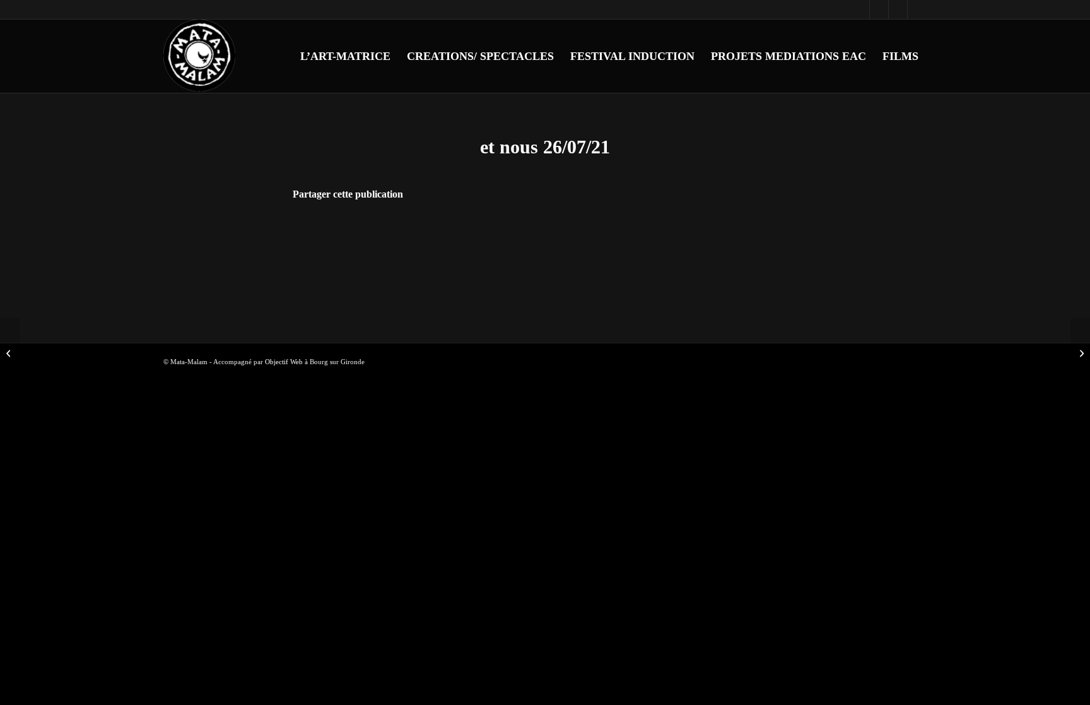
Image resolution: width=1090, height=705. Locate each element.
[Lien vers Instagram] (879, 9)
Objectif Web (284, 361)
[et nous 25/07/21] (10, 353)
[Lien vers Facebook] (860, 9)
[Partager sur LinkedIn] (562, 230)
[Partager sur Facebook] (493, 230)
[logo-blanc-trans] (200, 56)
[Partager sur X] (527, 230)
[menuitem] (345, 56)
